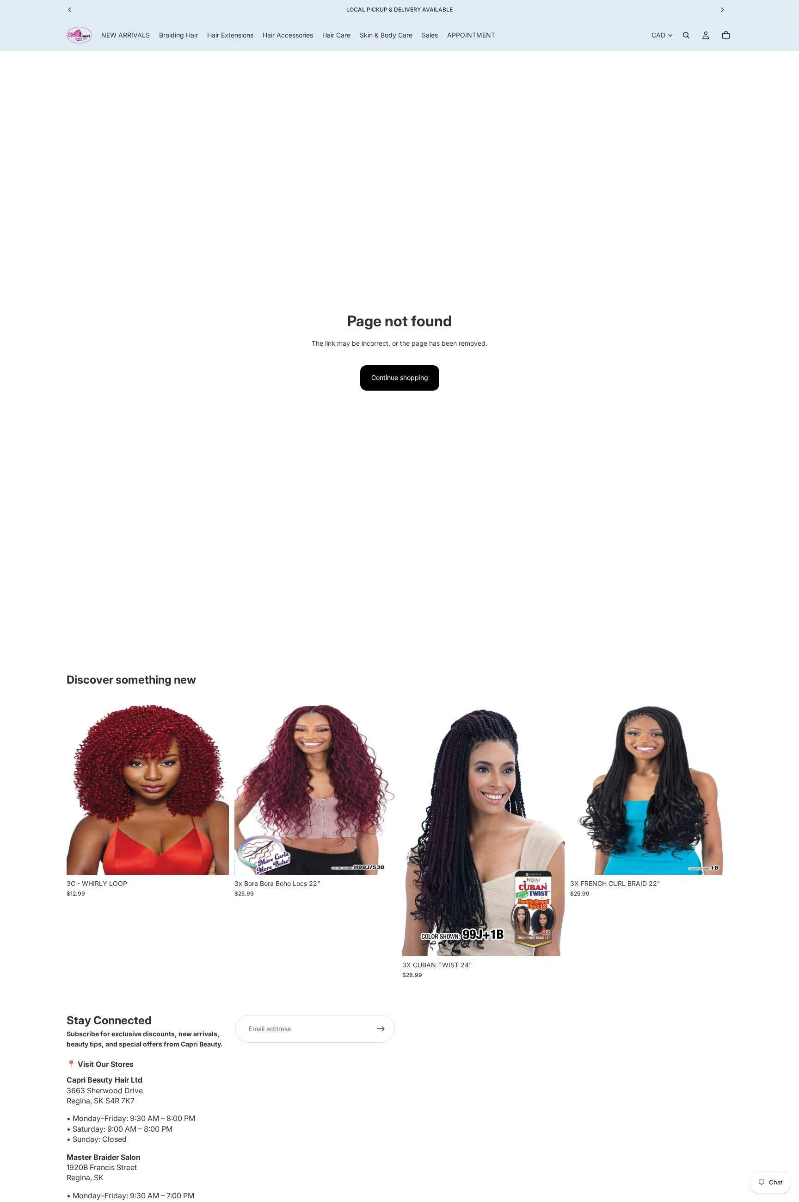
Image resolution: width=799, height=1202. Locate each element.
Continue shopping (399, 377)
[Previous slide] (80, 788)
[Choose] (214, 860)
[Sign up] (381, 1029)
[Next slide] (215, 788)
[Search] (686, 35)
